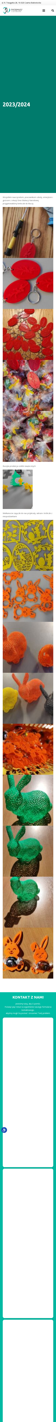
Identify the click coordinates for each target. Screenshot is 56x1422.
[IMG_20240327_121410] (28, 596)
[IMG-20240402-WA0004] (28, 953)
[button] (43, 10)
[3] (28, 334)
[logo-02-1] (13, 10)
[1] (28, 232)
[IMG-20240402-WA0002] (28, 851)
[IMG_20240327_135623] (28, 698)
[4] (28, 385)
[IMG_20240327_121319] (28, 545)
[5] (28, 436)
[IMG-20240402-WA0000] (28, 749)
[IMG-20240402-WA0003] (28, 902)
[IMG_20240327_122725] (28, 647)
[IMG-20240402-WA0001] (28, 800)
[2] (28, 283)
